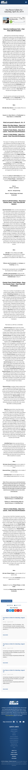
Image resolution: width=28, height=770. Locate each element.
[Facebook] (13, 721)
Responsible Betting (10, 715)
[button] (26, 2)
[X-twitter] (17, 721)
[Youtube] (20, 721)
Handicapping (14, 754)
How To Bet (14, 752)
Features (14, 758)
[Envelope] (23, 721)
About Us (14, 750)
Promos (14, 756)
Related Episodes (7, 601)
